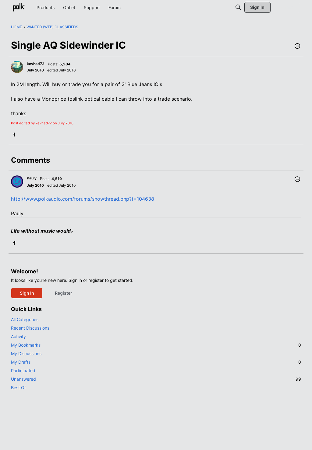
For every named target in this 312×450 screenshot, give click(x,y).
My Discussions (26, 353)
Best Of (18, 387)
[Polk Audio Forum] (18, 7)
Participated (23, 370)
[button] (297, 46)
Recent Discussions (30, 328)
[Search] (238, 7)
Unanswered (156, 379)
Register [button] (63, 293)
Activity (18, 336)
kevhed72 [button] (35, 63)
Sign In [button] (27, 293)
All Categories (24, 319)
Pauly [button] (32, 178)
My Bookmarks (156, 345)
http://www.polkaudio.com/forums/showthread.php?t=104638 (82, 199)
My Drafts (156, 362)
